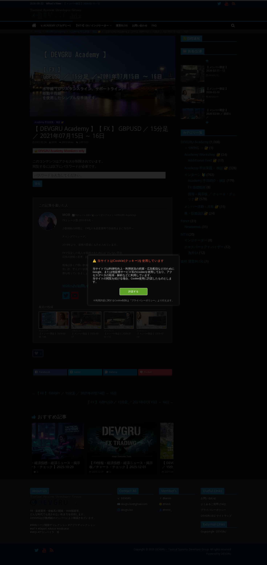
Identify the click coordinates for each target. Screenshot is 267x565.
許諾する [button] (133, 291)
